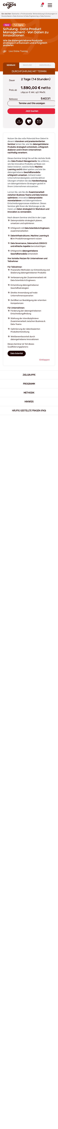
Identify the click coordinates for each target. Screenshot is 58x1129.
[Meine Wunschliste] (42, 5)
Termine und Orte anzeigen (32, 103)
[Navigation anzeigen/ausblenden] (50, 5)
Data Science (45, 16)
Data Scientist (16, 353)
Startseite (15, 14)
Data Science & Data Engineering (26, 16)
